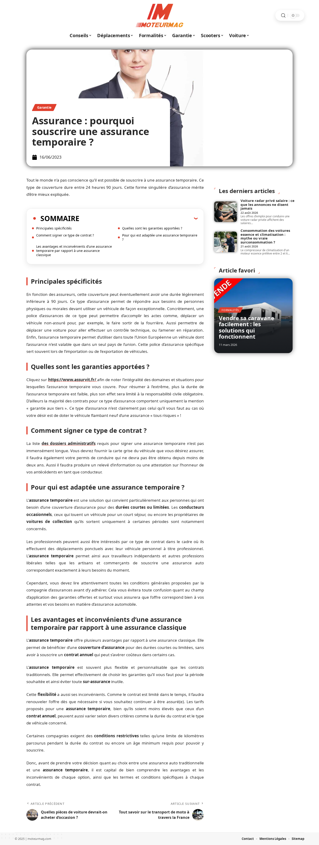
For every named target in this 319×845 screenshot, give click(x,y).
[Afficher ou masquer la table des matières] (138, 218)
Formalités (230, 310)
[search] (283, 15)
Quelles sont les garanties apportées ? (152, 228)
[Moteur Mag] (159, 15)
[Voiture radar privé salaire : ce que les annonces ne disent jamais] (225, 211)
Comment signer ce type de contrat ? (65, 235)
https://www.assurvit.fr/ (72, 379)
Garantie (44, 107)
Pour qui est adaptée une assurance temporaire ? (159, 237)
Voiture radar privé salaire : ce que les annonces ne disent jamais (267, 204)
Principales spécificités (54, 228)
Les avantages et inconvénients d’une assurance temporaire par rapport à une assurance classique (74, 250)
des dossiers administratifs (69, 443)
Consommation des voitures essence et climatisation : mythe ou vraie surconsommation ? (265, 236)
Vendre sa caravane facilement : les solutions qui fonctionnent (246, 327)
